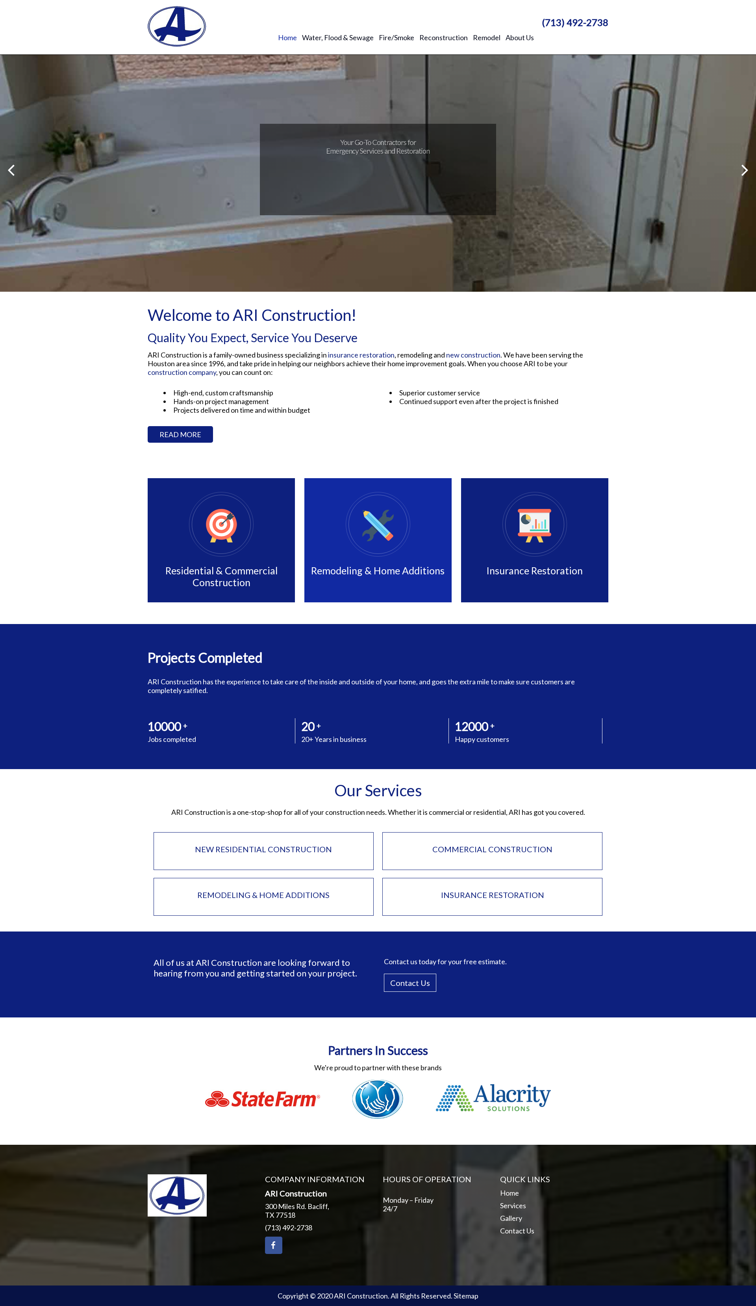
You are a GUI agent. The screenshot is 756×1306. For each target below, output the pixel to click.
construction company (182, 372)
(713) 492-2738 (575, 22)
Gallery (511, 1218)
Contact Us (410, 982)
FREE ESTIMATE (410, 215)
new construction (473, 354)
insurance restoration (361, 354)
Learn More (336, 215)
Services (513, 1205)
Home (509, 1193)
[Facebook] (273, 1245)
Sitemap (466, 1295)
